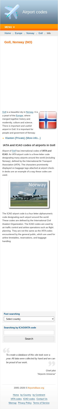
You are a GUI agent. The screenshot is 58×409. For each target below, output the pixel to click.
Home (8, 33)
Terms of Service (41, 403)
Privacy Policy (25, 403)
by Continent (39, 395)
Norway (30, 33)
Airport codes (34, 12)
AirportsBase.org (36, 388)
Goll (41, 33)
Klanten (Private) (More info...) (23, 138)
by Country (25, 395)
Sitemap (13, 403)
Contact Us (42, 399)
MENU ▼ (10, 27)
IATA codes (16, 399)
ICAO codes (29, 399)
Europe (18, 33)
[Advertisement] (29, 77)
